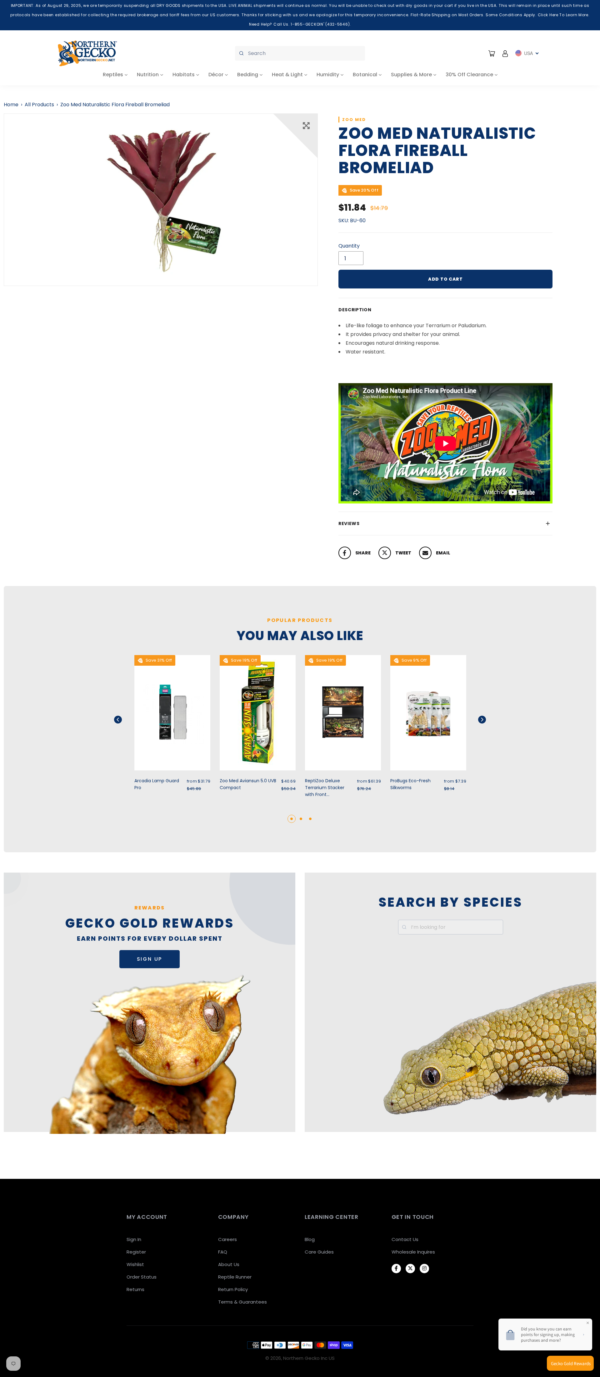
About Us (228, 1264)
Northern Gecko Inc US (309, 1358)
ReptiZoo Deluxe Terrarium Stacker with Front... (324, 788)
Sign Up (149, 959)
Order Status (142, 1277)
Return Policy (233, 1289)
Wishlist (135, 1264)
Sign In (134, 1239)
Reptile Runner (235, 1277)
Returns (135, 1289)
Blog (310, 1239)
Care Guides (319, 1252)
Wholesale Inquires (413, 1252)
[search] (300, 53)
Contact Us (405, 1239)
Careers (227, 1239)
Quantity (349, 245)
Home (11, 104)
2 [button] (301, 819)
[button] (126, 720)
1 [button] (292, 819)
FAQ (222, 1252)
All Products (39, 104)
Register (136, 1252)
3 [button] (310, 819)
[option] (161, 200)
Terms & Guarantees (242, 1302)
